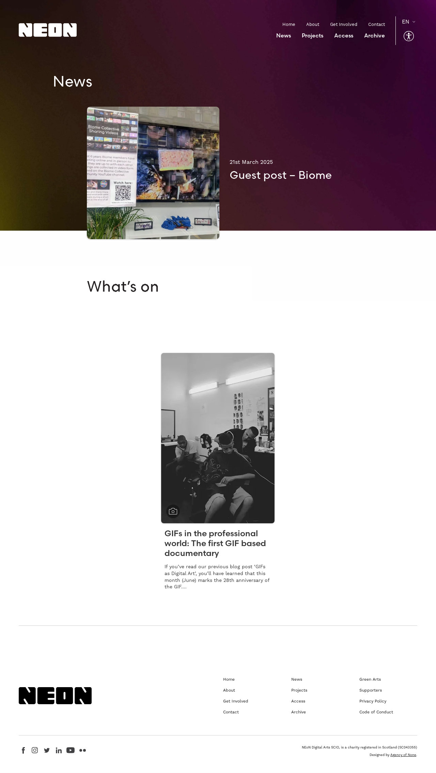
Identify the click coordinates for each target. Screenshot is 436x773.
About (312, 24)
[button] (409, 36)
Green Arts (370, 679)
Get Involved (343, 24)
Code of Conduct (376, 712)
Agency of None (403, 755)
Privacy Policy (372, 701)
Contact (376, 24)
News (283, 35)
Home (288, 24)
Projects (312, 35)
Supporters (370, 690)
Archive (374, 35)
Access (343, 35)
